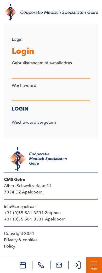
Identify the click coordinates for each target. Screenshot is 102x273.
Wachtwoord (24, 85)
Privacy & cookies (20, 240)
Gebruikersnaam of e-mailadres (42, 63)
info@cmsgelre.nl (20, 206)
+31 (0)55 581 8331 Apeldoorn (35, 219)
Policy (9, 246)
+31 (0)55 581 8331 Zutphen (32, 213)
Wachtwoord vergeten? (34, 122)
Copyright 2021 (19, 234)
